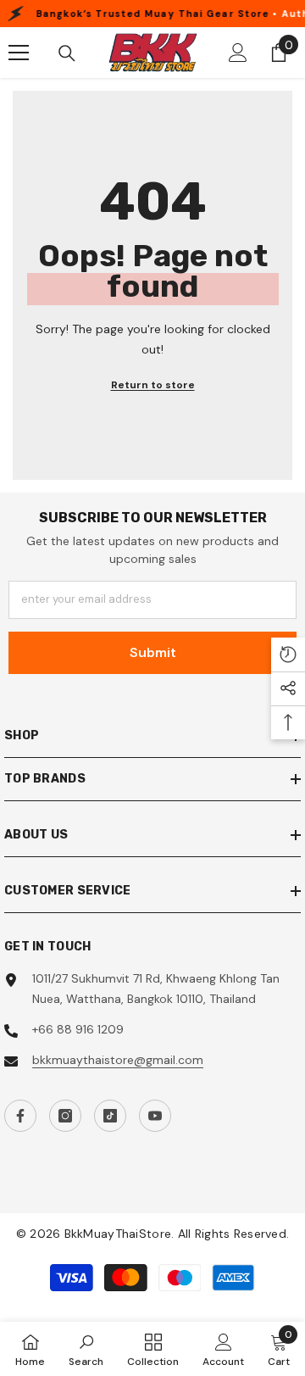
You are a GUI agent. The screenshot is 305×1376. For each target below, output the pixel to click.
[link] (86, 1349)
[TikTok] (110, 1116)
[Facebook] (20, 1116)
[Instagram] (65, 1116)
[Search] (67, 53)
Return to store (153, 385)
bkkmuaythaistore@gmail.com (117, 1059)
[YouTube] (155, 1116)
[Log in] (238, 52)
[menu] (18, 52)
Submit (153, 652)
